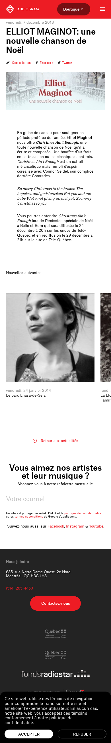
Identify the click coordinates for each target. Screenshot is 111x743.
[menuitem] (22, 9)
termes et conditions (29, 516)
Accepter (29, 734)
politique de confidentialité (83, 513)
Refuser (82, 734)
